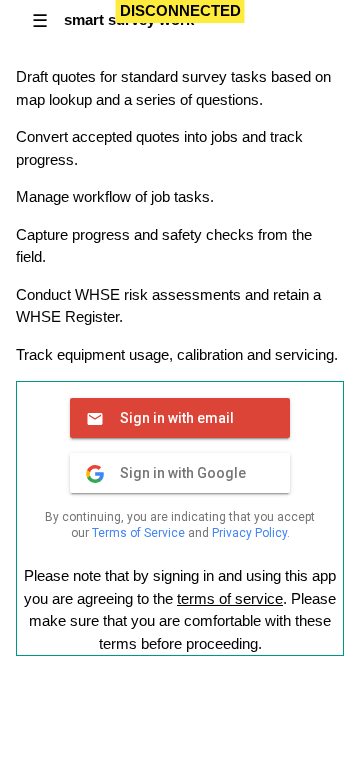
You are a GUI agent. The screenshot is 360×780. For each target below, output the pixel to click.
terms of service (230, 598)
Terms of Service (138, 533)
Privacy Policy (249, 533)
